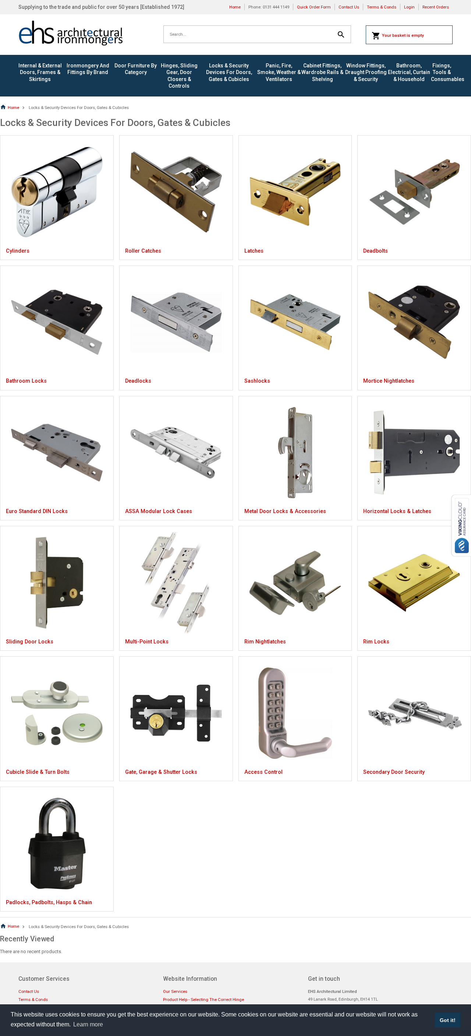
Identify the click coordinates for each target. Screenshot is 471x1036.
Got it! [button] (448, 1020)
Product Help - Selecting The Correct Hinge (203, 999)
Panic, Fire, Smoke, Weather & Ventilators (279, 72)
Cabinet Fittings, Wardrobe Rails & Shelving (322, 72)
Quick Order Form (314, 7)
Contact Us (349, 7)
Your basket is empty (403, 35)
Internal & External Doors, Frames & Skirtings (40, 72)
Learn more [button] (88, 1024)
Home (235, 7)
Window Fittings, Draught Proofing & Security (366, 72)
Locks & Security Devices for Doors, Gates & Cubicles (229, 72)
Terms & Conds (381, 7)
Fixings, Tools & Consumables (442, 72)
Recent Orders (435, 7)
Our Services (175, 991)
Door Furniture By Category (135, 69)
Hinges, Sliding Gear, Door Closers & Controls (179, 76)
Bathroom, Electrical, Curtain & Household (409, 72)
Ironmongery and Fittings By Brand (88, 69)
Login (409, 7)
